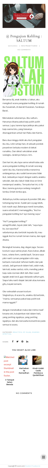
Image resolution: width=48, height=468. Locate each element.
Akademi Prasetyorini (32, 466)
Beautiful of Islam (22, 332)
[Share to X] (17, 342)
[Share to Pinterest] (22, 342)
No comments (24, 50)
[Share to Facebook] (13, 342)
